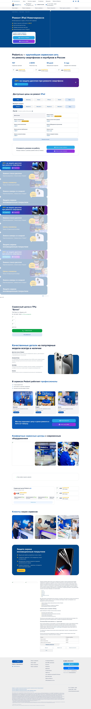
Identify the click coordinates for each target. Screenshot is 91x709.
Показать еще (33, 502)
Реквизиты (48, 666)
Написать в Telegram (24, 37)
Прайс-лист (48, 672)
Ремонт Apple (15, 8)
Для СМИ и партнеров (50, 662)
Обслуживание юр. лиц (50, 680)
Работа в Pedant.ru (57, 1)
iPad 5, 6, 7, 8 (59, 647)
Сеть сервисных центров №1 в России (53, 674)
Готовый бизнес (49, 670)
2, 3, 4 (43, 590)
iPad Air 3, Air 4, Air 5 (72, 647)
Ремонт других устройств (65, 8)
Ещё (46, 650)
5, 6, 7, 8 (43, 591)
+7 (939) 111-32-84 (40, 4)
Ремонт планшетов (51, 8)
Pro (42, 596)
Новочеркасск (17, 1)
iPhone (49, 99)
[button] (25, 111)
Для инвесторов (49, 676)
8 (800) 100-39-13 (68, 661)
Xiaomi (59, 99)
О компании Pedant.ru (50, 660)
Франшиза (48, 1)
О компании (40, 1)
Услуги (76, 8)
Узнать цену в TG (65, 420)
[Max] (78, 1)
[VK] (75, 1)
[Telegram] (73, 1)
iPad (18, 99)
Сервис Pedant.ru (15, 9)
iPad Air (18, 106)
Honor (38, 99)
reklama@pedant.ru (72, 672)
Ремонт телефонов (26, 8)
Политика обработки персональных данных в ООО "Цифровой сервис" (24, 690)
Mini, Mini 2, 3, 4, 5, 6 (45, 595)
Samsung (28, 99)
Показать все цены (45, 139)
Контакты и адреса (32, 1)
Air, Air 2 (43, 594)
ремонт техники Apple (57, 627)
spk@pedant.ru (74, 670)
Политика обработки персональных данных (19, 689)
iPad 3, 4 (46, 647)
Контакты (47, 664)
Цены (24, 1)
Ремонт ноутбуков (38, 8)
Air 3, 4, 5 (43, 593)
